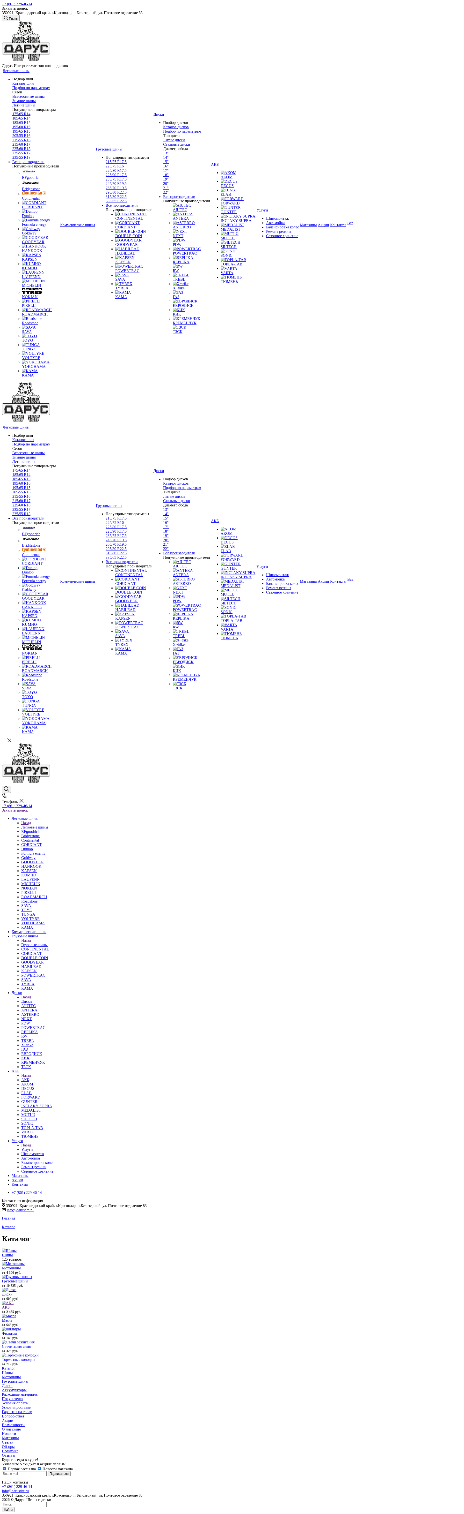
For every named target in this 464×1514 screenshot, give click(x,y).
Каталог (8, 1368)
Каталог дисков (176, 127)
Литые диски (174, 140)
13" (166, 153)
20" (166, 183)
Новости (9, 1433)
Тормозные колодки (18, 1359)
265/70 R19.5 (116, 188)
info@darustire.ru (20, 1210)
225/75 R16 (115, 166)
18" (166, 175)
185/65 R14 (21, 118)
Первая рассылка (22, 1469)
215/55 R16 (21, 140)
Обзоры (8, 1447)
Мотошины (11, 1268)
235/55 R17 (21, 153)
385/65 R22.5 (116, 201)
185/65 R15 (21, 123)
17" (166, 170)
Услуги (27, 1149)
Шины (7, 1255)
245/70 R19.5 (116, 183)
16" (166, 166)
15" (166, 162)
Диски (26, 1001)
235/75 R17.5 (116, 179)
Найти (8, 1509)
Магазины (10, 1438)
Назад (26, 823)
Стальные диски (176, 144)
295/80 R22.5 (116, 192)
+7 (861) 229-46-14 (17, 4)
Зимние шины (24, 101)
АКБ (25, 1080)
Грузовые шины (34, 945)
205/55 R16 (21, 136)
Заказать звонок (15, 810)
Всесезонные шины (28, 96)
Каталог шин (23, 83)
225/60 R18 (21, 149)
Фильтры (9, 1333)
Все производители (28, 162)
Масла (7, 1320)
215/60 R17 (21, 144)
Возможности (13, 1425)
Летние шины (23, 105)
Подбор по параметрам (31, 88)
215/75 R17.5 (116, 162)
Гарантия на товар (17, 1412)
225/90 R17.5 (116, 175)
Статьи (8, 1442)
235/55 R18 (21, 157)
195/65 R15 (21, 131)
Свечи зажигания (16, 1346)
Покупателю (12, 1399)
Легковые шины (34, 827)
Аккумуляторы (14, 1390)
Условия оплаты (15, 1403)
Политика (10, 1451)
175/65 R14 (21, 114)
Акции (7, 1420)
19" (166, 179)
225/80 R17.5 (116, 170)
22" (166, 192)
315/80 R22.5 (116, 197)
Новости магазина (57, 1469)
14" (166, 157)
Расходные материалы (20, 1394)
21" (166, 188)
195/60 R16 (21, 127)
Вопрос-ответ (13, 1416)
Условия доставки (16, 1407)
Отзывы (8, 1455)
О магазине (11, 1429)
